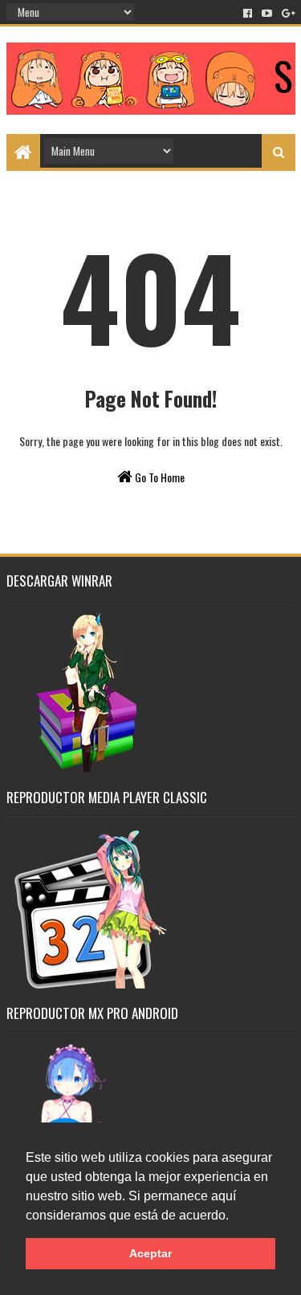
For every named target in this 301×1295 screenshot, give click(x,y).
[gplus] (287, 13)
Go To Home (158, 477)
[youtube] (266, 13)
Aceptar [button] (150, 1253)
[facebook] (247, 13)
